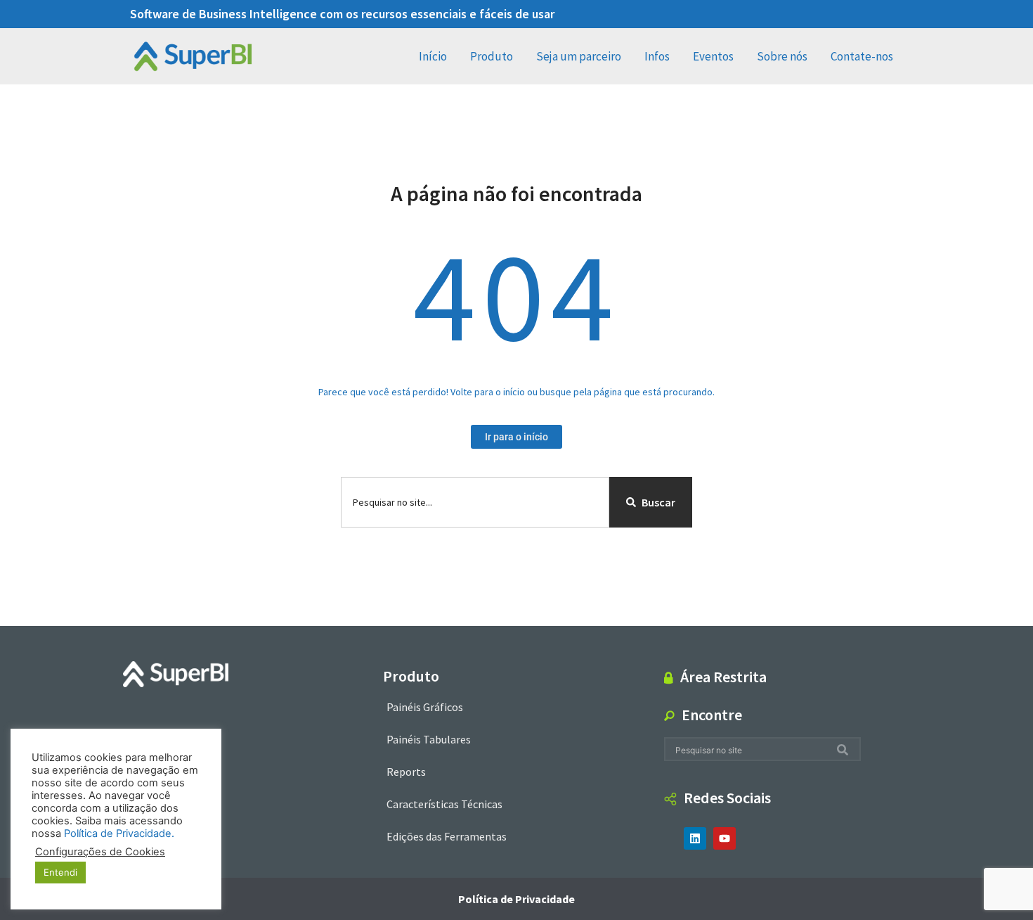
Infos (657, 56)
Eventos (713, 56)
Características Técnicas (444, 804)
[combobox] (475, 502)
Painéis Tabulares (428, 739)
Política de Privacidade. (119, 833)
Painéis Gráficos (424, 707)
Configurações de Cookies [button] (100, 851)
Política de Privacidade (516, 899)
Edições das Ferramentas (446, 836)
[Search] (845, 749)
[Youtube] (724, 838)
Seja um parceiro (578, 56)
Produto (491, 56)
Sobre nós (782, 56)
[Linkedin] (695, 838)
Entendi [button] (60, 872)
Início (433, 56)
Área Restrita (723, 676)
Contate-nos (862, 56)
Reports (406, 772)
